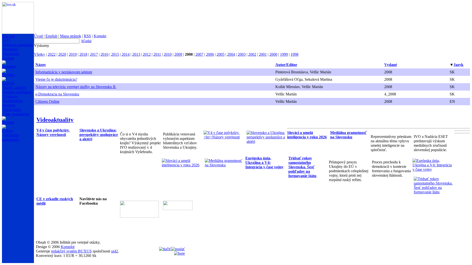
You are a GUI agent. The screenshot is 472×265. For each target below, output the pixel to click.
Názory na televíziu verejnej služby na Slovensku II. (75, 87)
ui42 (114, 251)
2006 (210, 54)
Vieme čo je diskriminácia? (56, 79)
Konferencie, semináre (12, 103)
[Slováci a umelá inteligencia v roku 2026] (182, 165)
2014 (126, 54)
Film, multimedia (16, 114)
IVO (6, 40)
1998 (294, 54)
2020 (62, 54)
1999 (284, 54)
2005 (220, 54)
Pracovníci (11, 54)
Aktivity (8, 83)
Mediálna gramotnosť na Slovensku (348, 135)
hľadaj (86, 41)
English (51, 36)
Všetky (39, 54)
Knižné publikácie (17, 92)
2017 (94, 54)
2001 (263, 54)
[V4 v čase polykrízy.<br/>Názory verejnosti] (224, 137)
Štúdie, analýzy (15, 87)
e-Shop (7, 131)
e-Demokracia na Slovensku (57, 94)
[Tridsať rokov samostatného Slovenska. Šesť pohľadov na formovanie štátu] (434, 192)
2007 (199, 54)
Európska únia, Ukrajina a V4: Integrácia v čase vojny (264, 162)
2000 (273, 54)
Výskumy (10, 96)
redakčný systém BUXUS (71, 251)
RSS (87, 36)
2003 (242, 54)
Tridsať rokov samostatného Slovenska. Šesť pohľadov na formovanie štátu (302, 167)
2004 (231, 54)
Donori (8, 58)
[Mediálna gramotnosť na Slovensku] (225, 165)
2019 (73, 54)
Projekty (8, 75)
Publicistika (12, 109)
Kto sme (8, 36)
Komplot (67, 247)
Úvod (38, 36)
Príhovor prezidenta (18, 45)
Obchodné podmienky (10, 137)
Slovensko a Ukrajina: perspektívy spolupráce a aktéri (98, 134)
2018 (83, 54)
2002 (252, 54)
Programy (10, 49)
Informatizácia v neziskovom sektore (63, 72)
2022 (52, 54)
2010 (168, 54)
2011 (157, 54)
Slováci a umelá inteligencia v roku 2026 (307, 135)
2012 (147, 54)
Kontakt (100, 36)
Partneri (8, 122)
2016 (104, 54)
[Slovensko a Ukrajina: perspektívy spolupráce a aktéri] (267, 141)
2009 (178, 54)
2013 (136, 54)
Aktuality (9, 66)
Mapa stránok (70, 36)
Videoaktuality (55, 120)
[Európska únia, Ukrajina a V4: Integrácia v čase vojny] (433, 169)
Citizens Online (47, 101)
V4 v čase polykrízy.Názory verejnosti (53, 132)
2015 (115, 54)
